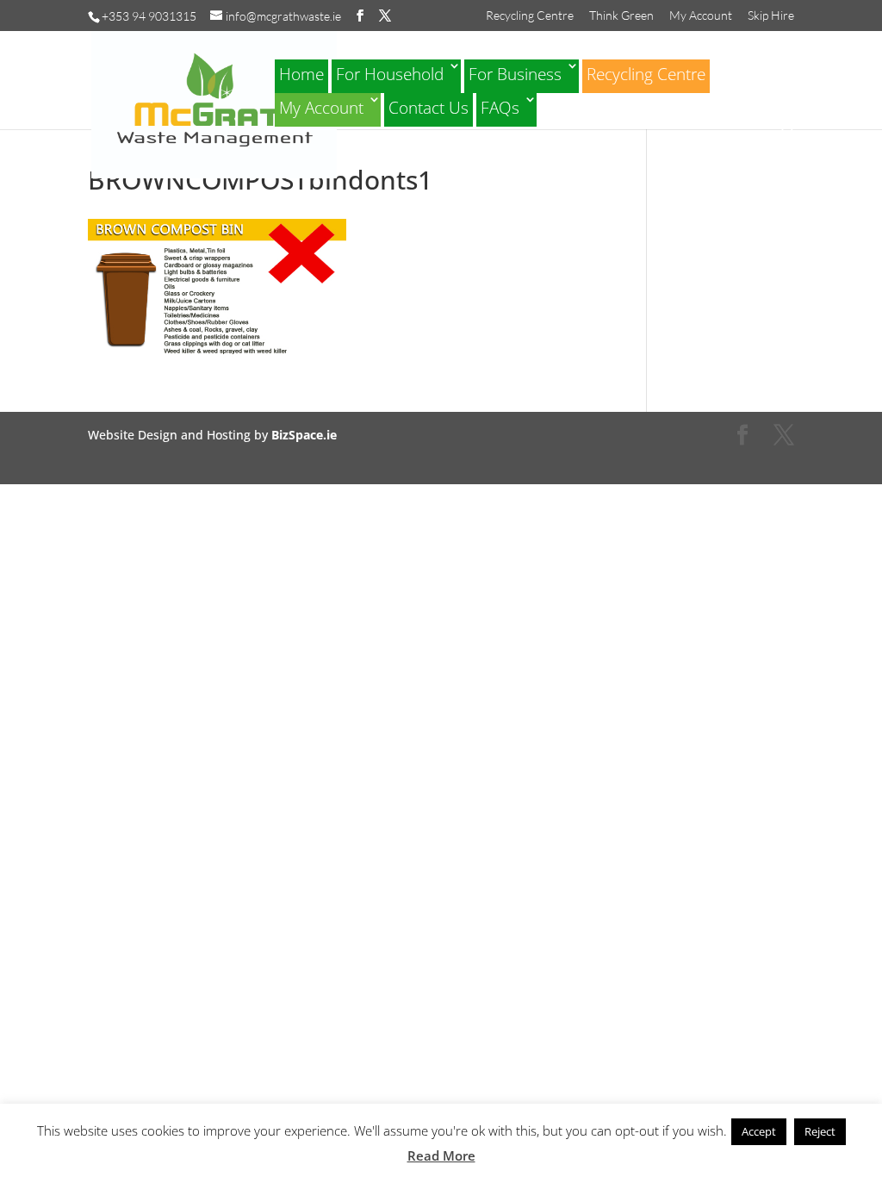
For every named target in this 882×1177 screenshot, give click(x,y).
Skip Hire (771, 15)
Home (301, 74)
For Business (515, 74)
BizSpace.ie (304, 435)
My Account (700, 15)
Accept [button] (759, 1131)
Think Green (621, 15)
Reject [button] (819, 1131)
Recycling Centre (530, 15)
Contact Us (428, 108)
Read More (441, 1155)
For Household (390, 74)
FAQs (500, 108)
